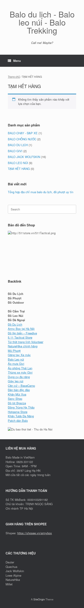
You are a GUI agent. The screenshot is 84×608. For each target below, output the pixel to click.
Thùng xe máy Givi (20, 372)
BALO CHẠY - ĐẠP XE (23, 133)
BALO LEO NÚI (18, 163)
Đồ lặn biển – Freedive (22, 333)
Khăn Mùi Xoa (17, 394)
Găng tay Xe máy (19, 355)
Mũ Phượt (14, 350)
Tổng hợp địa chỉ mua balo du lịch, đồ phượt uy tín (40, 192)
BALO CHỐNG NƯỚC (22, 139)
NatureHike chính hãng (22, 346)
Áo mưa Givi (16, 363)
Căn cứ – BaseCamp (21, 385)
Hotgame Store (17, 412)
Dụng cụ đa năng (19, 377)
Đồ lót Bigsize (17, 403)
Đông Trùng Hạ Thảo (21, 407)
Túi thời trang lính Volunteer (25, 342)
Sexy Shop (15, 398)
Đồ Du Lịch (15, 324)
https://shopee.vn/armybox (34, 533)
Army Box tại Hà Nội (21, 329)
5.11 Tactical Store (20, 337)
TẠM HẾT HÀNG (19, 169)
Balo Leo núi (16, 359)
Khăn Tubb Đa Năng (21, 416)
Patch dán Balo (18, 420)
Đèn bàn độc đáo (19, 390)
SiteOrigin (39, 599)
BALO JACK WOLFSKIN (24, 157)
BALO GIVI (15, 151)
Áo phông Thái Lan (20, 368)
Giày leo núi (15, 381)
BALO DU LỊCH (18, 145)
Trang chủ (14, 76)
